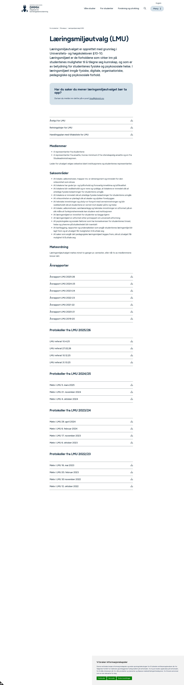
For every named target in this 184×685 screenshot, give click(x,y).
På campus (63, 28)
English (158, 3)
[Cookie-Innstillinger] (2, 683)
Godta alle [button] (101, 678)
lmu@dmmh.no (96, 98)
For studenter (54, 28)
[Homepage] (35, 8)
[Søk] (145, 8)
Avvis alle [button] (111, 678)
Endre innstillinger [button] (124, 678)
